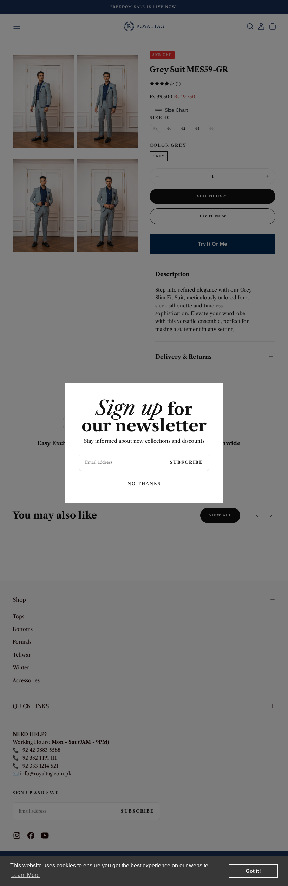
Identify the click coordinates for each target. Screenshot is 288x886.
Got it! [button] (253, 871)
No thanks (144, 483)
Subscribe (186, 462)
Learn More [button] (25, 875)
